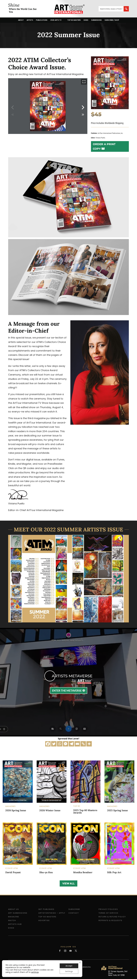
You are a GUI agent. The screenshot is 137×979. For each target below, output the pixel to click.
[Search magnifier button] (126, 8)
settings (35, 972)
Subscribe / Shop (112, 20)
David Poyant (13, 872)
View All (68, 883)
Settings (69, 971)
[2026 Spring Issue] (18, 781)
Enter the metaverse (67, 690)
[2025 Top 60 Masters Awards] (85, 781)
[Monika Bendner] (85, 844)
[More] (89, 743)
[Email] (77, 743)
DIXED (86, 20)
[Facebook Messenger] (65, 743)
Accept (69, 965)
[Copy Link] (83, 743)
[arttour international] (68, 314)
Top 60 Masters (74, 20)
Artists (30, 20)
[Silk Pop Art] (119, 844)
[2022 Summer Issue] (68, 236)
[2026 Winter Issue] (52, 781)
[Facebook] (48, 743)
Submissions (96, 20)
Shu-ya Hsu (46, 872)
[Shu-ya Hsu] (52, 844)
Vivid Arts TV (55, 20)
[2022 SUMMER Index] (68, 621)
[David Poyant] (18, 844)
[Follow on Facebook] (60, 951)
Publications (41, 20)
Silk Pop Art (114, 872)
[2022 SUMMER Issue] (110, 108)
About (21, 20)
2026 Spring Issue (15, 810)
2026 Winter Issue (49, 810)
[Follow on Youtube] (70, 951)
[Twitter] (53, 743)
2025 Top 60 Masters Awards (85, 811)
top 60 (76, 806)
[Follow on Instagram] (65, 951)
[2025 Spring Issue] (119, 781)
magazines (10, 806)
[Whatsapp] (59, 743)
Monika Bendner (82, 872)
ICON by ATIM (11, 868)
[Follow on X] (76, 951)
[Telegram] (71, 743)
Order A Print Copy (104, 146)
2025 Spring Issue (117, 810)
